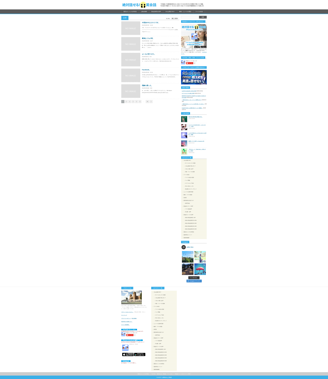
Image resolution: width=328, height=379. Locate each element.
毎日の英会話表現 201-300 (190, 223)
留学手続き (187, 203)
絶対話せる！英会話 (167, 377)
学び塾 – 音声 (188, 211)
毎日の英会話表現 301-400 (190, 226)
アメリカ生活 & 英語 (189, 177)
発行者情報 (134, 318)
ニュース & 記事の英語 (188, 191)
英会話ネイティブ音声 (188, 206)
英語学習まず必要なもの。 (127, 321)
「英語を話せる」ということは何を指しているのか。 (193, 103)
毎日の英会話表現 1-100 (190, 217)
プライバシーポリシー (126, 318)
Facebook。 (146, 70)
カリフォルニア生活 (189, 183)
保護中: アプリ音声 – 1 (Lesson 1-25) (196, 141)
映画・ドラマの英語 (188, 194)
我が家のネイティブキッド (191, 189)
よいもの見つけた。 (149, 54)
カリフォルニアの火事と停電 (188, 93)
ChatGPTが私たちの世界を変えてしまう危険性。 (192, 107)
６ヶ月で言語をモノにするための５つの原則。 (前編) (197, 133)
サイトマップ (124, 315)
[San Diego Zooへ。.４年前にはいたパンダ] (187, 257)
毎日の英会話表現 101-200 (190, 220)
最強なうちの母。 (148, 38)
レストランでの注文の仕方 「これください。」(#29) (197, 125)
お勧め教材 (144, 11)
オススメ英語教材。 (125, 324)
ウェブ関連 (187, 180)
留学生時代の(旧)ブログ (189, 200)
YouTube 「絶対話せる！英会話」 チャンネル (162, 374)
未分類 (185, 197)
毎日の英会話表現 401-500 (190, 229)
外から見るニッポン (189, 186)
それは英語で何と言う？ (190, 166)
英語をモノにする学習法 (130, 11)
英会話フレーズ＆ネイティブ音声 (182, 374)
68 (147, 101)
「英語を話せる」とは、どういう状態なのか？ (192, 99)
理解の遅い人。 (147, 85)
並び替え (168, 18)
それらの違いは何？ (189, 168)
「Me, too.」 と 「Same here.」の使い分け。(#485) (197, 150)
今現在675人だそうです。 (151, 22)
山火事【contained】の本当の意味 (189, 90)
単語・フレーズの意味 (190, 171)
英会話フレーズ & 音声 (188, 214)
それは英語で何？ (170, 11)
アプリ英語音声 (188, 209)
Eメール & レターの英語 (190, 163)
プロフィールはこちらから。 (127, 311)
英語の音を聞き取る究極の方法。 (196, 116)
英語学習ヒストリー (188, 234)
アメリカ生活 (199, 11)
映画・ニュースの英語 (185, 11)
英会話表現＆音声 (156, 11)
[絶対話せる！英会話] (163, 5)
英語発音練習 (186, 237)
